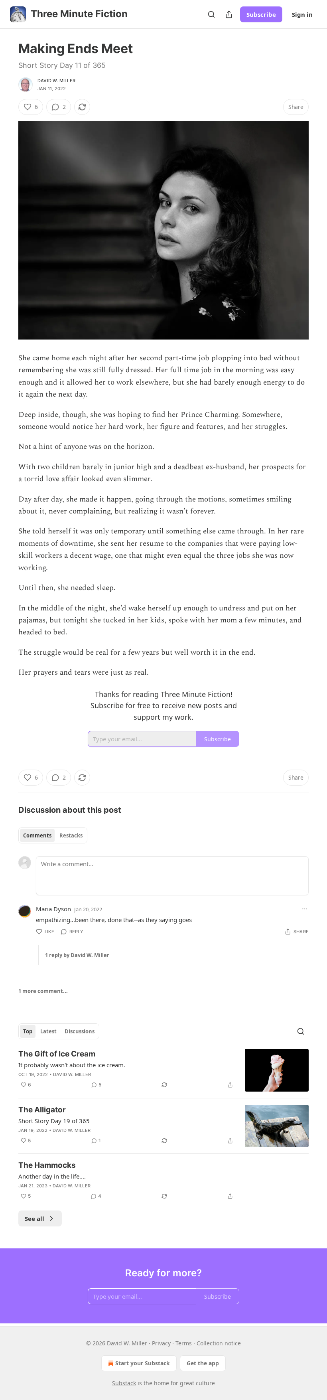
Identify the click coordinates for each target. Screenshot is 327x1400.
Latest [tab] (48, 1031)
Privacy (161, 1343)
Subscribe (261, 14)
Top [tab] (27, 1031)
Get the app (203, 1363)
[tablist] (52, 835)
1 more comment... (43, 991)
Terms (183, 1343)
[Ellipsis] (304, 908)
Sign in (302, 14)
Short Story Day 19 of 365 (54, 1121)
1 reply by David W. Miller (77, 955)
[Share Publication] (229, 14)
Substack (124, 1383)
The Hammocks (47, 1165)
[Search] (211, 14)
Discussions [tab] (80, 1031)
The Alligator (42, 1109)
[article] (163, 1070)
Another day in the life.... (52, 1176)
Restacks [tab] (71, 835)
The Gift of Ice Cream (56, 1053)
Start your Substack (142, 1363)
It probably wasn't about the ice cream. (71, 1065)
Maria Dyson (53, 909)
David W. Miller (56, 80)
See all (34, 1218)
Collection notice (219, 1343)
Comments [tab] (37, 835)
